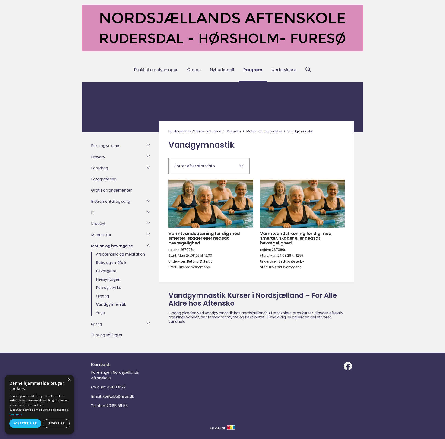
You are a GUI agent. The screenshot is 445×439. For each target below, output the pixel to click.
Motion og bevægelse (112, 246)
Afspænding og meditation (120, 254)
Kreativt (98, 223)
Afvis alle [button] (56, 423)
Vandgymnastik (111, 304)
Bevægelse (106, 271)
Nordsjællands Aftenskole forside (194, 131)
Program (252, 70)
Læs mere (15, 414)
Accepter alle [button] (25, 423)
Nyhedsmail (222, 70)
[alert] (39, 404)
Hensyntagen (108, 279)
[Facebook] (348, 366)
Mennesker (101, 234)
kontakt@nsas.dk (118, 396)
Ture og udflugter (107, 335)
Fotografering (103, 179)
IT (92, 212)
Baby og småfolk (111, 262)
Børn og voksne (105, 145)
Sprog (96, 324)
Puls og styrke (108, 287)
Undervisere (284, 70)
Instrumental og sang (110, 201)
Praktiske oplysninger (156, 70)
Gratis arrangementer (111, 190)
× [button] (69, 379)
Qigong (102, 296)
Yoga (100, 312)
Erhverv (98, 157)
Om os (194, 70)
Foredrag (99, 168)
